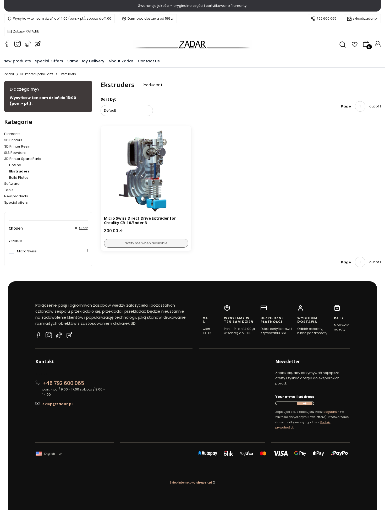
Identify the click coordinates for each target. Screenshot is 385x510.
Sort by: (108, 99)
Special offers (16, 202)
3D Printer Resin (17, 146)
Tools (8, 189)
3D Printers (13, 140)
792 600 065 (327, 18)
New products (16, 196)
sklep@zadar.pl (365, 18)
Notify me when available (146, 243)
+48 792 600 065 (63, 383)
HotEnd (15, 164)
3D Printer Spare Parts (36, 74)
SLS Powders (15, 152)
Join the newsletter (304, 403)
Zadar (9, 74)
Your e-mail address (294, 396)
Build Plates (19, 177)
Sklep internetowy (191, 482)
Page (346, 106)
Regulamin (331, 412)
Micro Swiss (27, 251)
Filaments (12, 133)
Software (12, 183)
